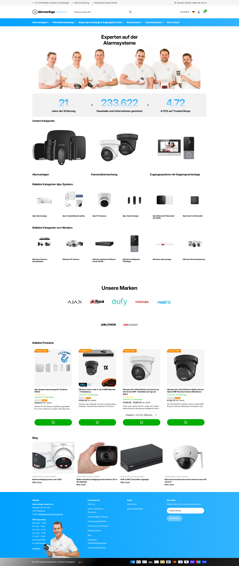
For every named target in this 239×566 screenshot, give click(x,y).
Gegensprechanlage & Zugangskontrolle (100, 22)
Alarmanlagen (39, 22)
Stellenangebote (94, 530)
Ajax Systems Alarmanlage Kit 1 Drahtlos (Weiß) (50, 390)
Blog (89, 535)
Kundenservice (94, 500)
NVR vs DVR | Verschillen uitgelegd (134, 479)
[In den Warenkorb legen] (53, 422)
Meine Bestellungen (135, 509)
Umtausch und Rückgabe (98, 526)
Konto (129, 500)
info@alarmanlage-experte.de (50, 514)
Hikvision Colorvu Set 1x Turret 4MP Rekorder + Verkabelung (97, 390)
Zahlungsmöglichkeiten (97, 521)
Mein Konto (131, 504)
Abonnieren (174, 518)
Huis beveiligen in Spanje (98, 517)
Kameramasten (154, 22)
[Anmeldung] (199, 12)
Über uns (91, 504)
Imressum (36, 548)
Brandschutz (134, 22)
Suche (130, 12)
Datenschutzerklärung (97, 548)
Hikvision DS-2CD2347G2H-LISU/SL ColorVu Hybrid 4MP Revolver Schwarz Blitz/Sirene (185, 390)
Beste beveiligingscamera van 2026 (46, 479)
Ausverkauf (173, 22)
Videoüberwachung (62, 22)
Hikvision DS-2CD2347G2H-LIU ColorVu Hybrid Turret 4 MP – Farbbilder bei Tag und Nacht (141, 391)
